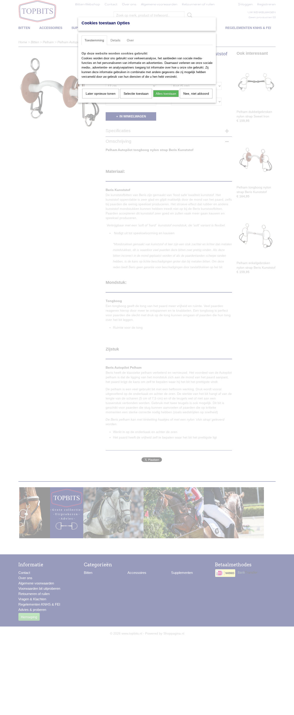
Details (115, 40)
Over (130, 40)
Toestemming (94, 40)
